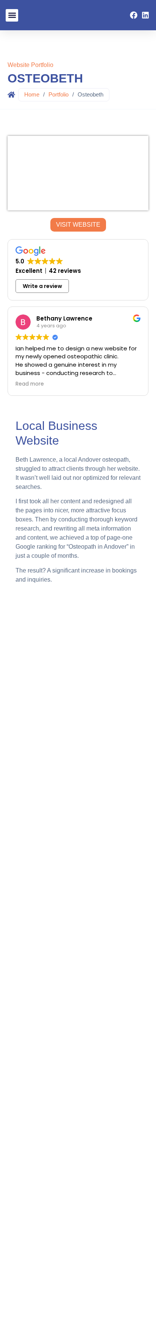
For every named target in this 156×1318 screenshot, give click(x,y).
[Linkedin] (145, 15)
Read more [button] (30, 384)
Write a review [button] (42, 286)
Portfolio (58, 94)
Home (31, 94)
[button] (12, 15)
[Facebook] (133, 15)
